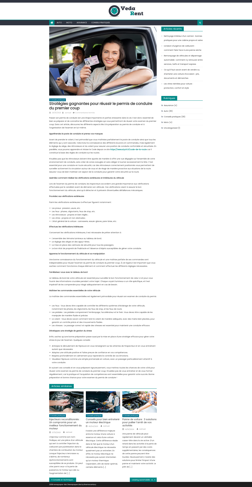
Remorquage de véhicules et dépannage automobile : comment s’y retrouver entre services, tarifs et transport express (183, 59)
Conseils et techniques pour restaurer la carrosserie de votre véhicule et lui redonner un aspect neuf (64, 479)
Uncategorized (170, 128)
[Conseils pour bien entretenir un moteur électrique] (103, 402)
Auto (59, 22)
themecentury (90, 484)
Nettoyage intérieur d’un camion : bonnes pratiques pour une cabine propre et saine (183, 38)
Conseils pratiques (100, 22)
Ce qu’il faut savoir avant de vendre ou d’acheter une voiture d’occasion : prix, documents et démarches (182, 73)
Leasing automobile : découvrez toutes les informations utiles (144, 479)
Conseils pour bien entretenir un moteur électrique (103, 421)
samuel (68, 112)
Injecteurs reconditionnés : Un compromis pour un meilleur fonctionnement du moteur (65, 424)
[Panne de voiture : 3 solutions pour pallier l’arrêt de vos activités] (139, 402)
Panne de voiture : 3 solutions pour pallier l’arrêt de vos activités (139, 422)
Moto (69, 22)
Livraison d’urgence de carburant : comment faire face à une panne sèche (182, 48)
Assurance (82, 22)
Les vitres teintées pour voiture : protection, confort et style (178, 85)
